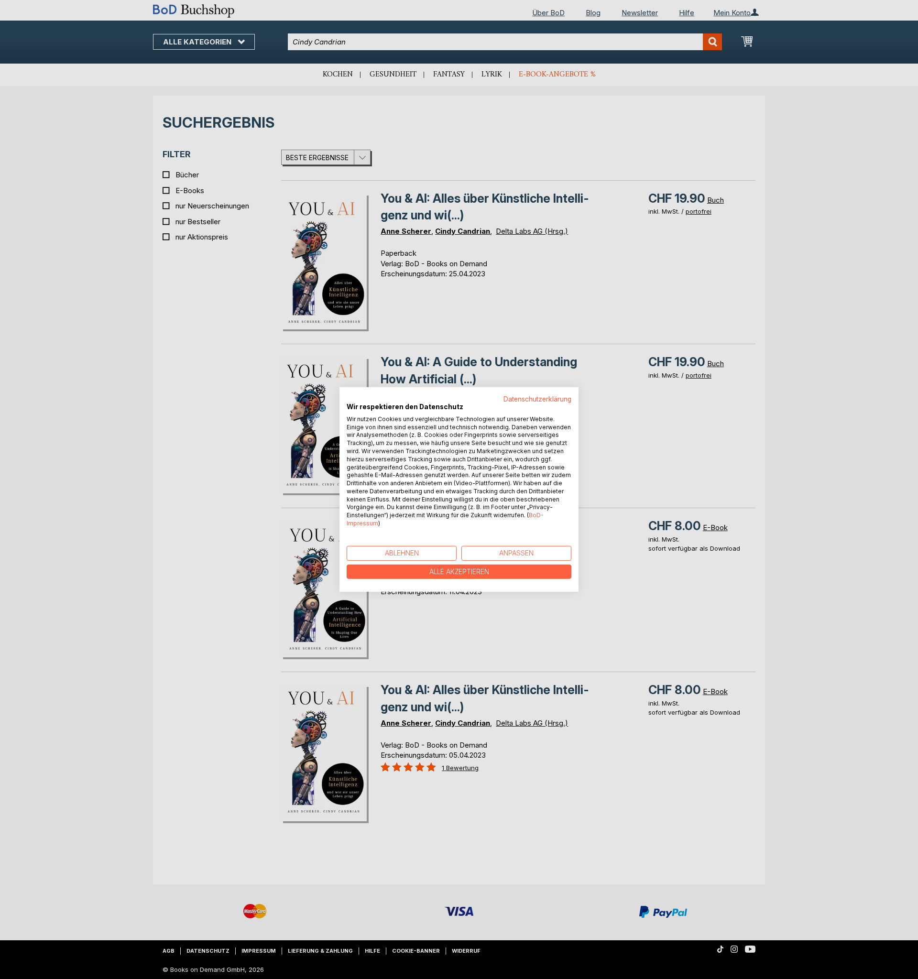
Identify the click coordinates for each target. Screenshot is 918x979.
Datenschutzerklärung (537, 399)
